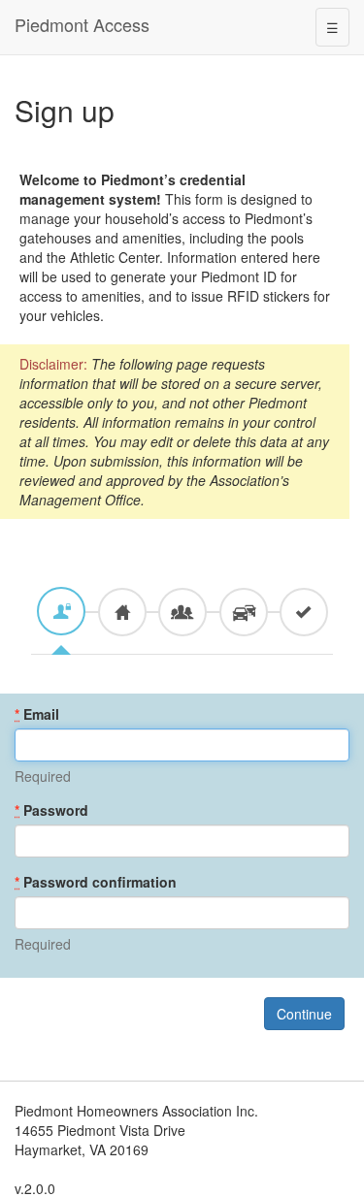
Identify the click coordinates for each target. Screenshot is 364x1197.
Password (51, 810)
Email (37, 714)
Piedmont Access (82, 24)
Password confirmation (96, 881)
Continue (304, 1013)
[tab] (61, 611)
